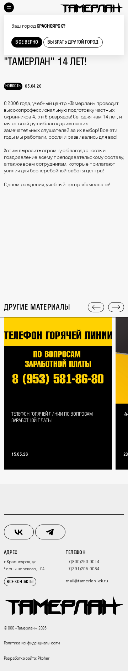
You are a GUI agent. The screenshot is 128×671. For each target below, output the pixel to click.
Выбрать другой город (72, 42)
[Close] (119, 21)
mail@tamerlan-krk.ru (87, 580)
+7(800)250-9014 (82, 561)
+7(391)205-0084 (82, 568)
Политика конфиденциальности (32, 642)
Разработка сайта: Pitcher (26, 658)
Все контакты (20, 581)
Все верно (26, 42)
